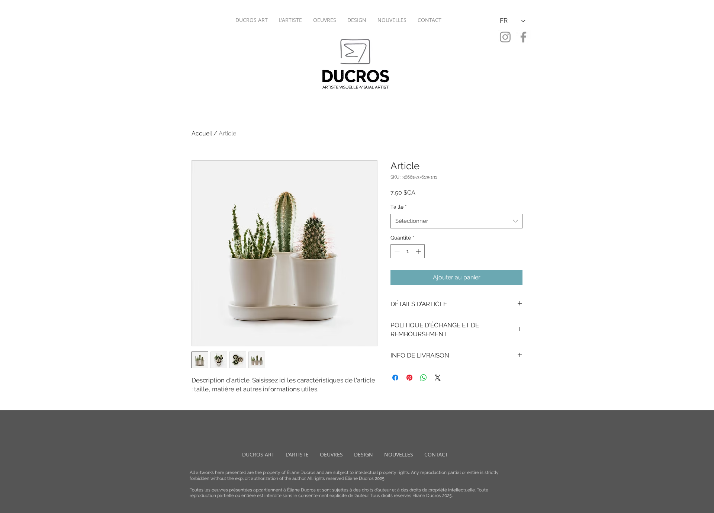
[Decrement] (396, 251)
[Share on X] (437, 377)
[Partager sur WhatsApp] (423, 377)
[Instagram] (505, 37)
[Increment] (419, 251)
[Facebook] (523, 37)
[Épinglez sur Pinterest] (409, 377)
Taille (398, 207)
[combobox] (456, 221)
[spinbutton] (407, 251)
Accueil (202, 133)
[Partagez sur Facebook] (395, 377)
